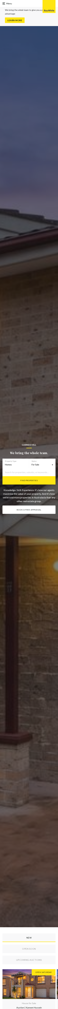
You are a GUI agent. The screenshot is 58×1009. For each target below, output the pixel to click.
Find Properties (29, 480)
